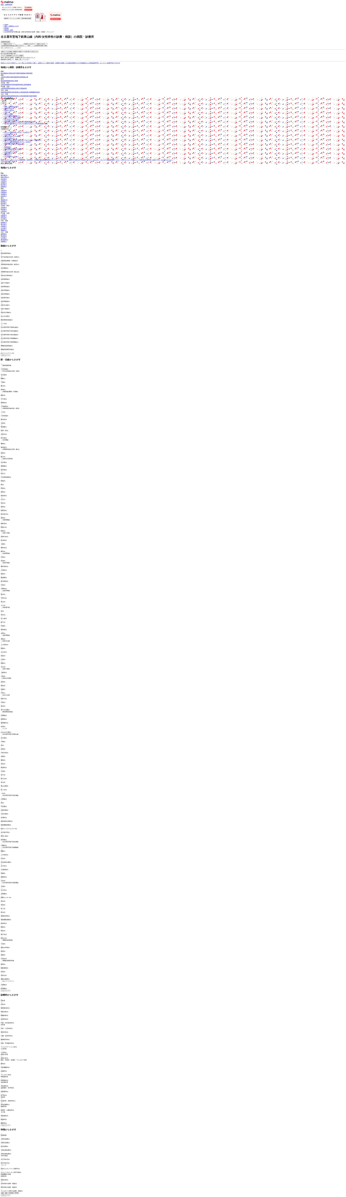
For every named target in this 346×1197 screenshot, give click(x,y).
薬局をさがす (8, 108)
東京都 (3, 73)
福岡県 (3, 96)
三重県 (16, 81)
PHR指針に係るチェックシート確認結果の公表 (19, 121)
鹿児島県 (29, 96)
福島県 (29, 84)
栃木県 (26, 73)
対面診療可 (9, 55)
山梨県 (3, 88)
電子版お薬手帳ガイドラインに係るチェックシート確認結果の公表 (26, 123)
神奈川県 (8, 73)
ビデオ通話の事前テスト (12, 116)
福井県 (24, 88)
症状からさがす (9, 110)
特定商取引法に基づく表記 (13, 149)
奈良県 (20, 77)
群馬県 (30, 73)
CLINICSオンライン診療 (12, 136)
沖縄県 (34, 96)
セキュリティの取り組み (12, 118)
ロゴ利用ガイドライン (11, 156)
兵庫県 (7, 77)
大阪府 (3, 77)
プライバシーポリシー (11, 151)
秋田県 (20, 84)
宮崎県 (24, 96)
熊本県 (16, 96)
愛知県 (3, 81)
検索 (19, 47)
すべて (3, 55)
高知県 (37, 92)
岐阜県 (11, 81)
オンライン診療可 (18, 55)
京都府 (11, 77)
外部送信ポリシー (10, 153)
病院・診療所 (5, 4)
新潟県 (11, 88)
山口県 (20, 92)
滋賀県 (16, 77)
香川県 (29, 92)
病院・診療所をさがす (11, 106)
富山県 (16, 88)
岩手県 (11, 84)
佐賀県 (7, 96)
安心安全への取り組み (11, 119)
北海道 (3, 84)
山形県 (24, 84)
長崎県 (11, 96)
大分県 (20, 96)
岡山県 (11, 92)
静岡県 (7, 81)
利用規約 (7, 147)
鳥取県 (3, 92)
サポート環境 (8, 114)
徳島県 (24, 92)
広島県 (16, 92)
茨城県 (21, 73)
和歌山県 (25, 77)
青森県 (7, 84)
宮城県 (16, 84)
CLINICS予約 (8, 134)
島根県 (7, 92)
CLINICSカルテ (9, 138)
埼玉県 (13, 73)
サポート (7, 112)
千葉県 (17, 73)
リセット (3, 355)
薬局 (10, 4)
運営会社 (7, 154)
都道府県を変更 (5, 41)
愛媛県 (33, 92)
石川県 (20, 88)
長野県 (7, 88)
